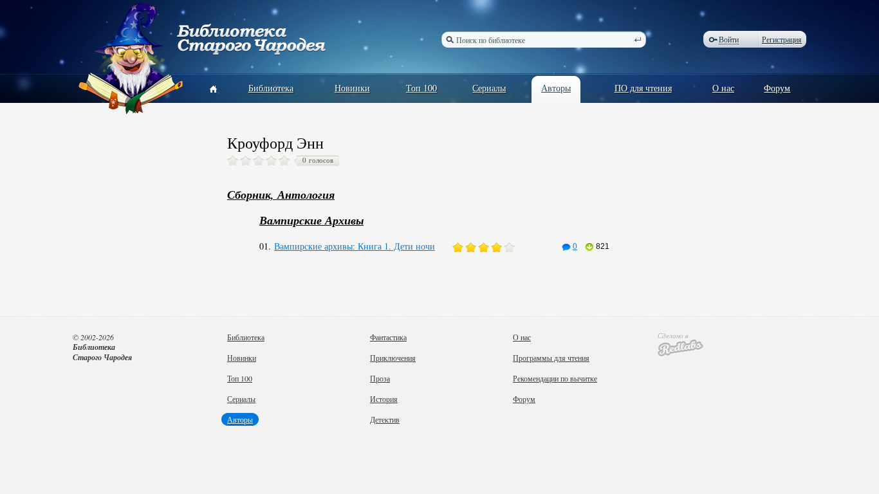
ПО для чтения (643, 88)
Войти (729, 39)
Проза (380, 378)
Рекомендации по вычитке (555, 378)
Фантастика (388, 337)
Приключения (393, 357)
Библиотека (270, 88)
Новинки (352, 88)
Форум (777, 88)
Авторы (556, 88)
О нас (723, 88)
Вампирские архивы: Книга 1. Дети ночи (354, 246)
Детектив (385, 419)
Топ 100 (421, 88)
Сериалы (489, 88)
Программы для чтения (551, 357)
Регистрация (782, 39)
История (384, 399)
